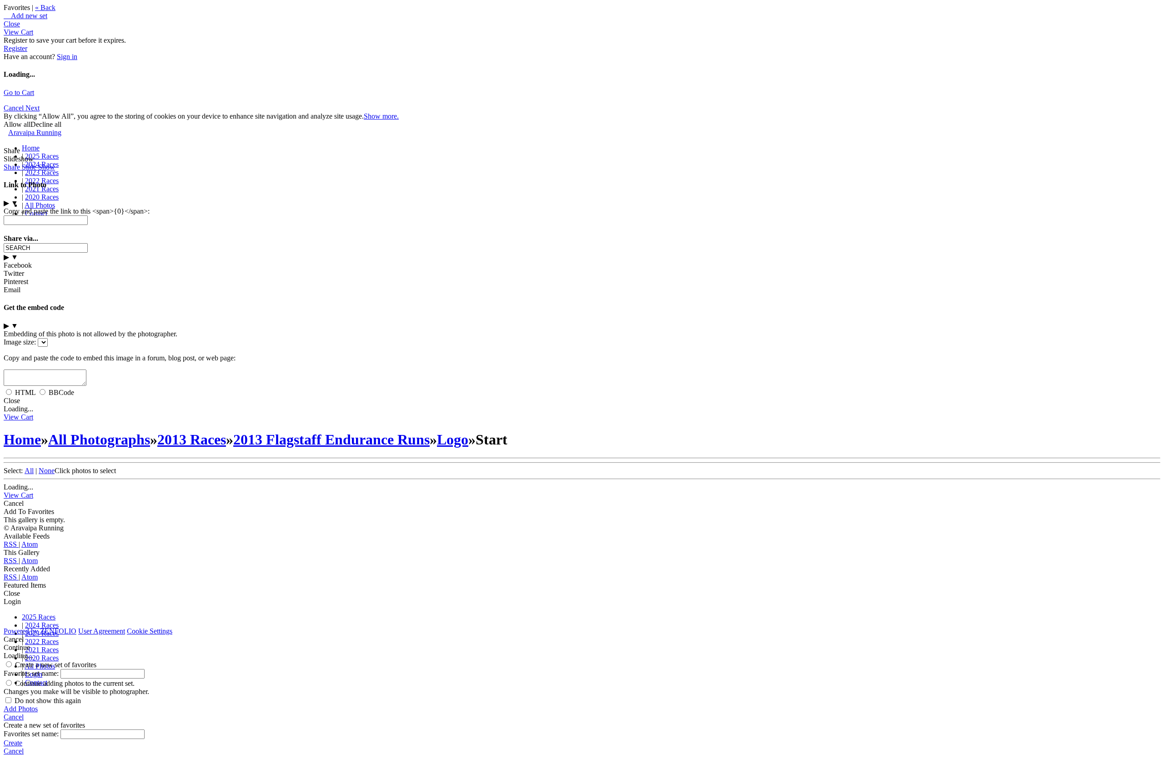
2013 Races (191, 439)
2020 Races (42, 197)
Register (15, 48)
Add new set (25, 16)
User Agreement (101, 631)
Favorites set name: (32, 673)
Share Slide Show (29, 167)
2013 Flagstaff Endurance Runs (331, 439)
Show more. (381, 116)
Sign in (67, 56)
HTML (25, 392)
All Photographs (99, 439)
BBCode (61, 392)
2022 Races (42, 641)
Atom (29, 544)
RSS (11, 544)
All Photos (40, 205)
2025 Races (42, 156)
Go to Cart (19, 92)
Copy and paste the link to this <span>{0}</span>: (77, 211)
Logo (452, 439)
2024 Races (42, 625)
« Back (45, 7)
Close (12, 24)
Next (32, 108)
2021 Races (42, 650)
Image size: (20, 342)
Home (31, 148)
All (29, 470)
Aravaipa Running (34, 132)
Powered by (40, 631)
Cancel (14, 108)
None (47, 470)
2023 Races (42, 172)
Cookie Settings (149, 631)
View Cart (18, 32)
